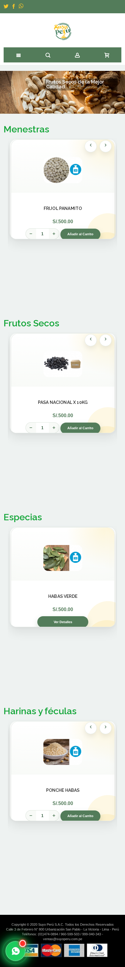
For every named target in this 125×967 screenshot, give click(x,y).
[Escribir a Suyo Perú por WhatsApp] (15, 951)
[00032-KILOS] (62, 751)
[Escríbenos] (21, 7)
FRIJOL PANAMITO (63, 208)
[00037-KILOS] (62, 557)
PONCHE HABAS (63, 790)
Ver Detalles (63, 622)
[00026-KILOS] (62, 169)
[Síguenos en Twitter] (6, 7)
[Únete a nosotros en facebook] (14, 7)
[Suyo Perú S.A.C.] (62, 31)
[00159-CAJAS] (62, 363)
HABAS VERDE (62, 596)
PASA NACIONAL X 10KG (63, 402)
